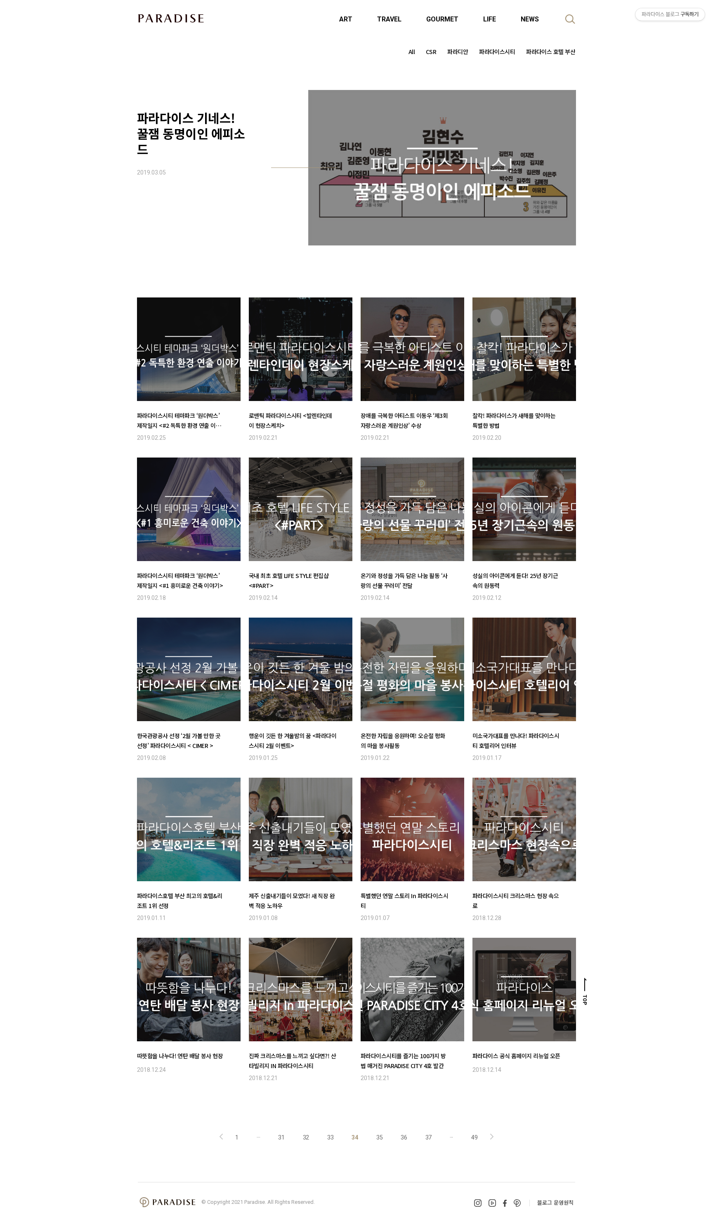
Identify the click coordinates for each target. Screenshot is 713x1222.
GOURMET (442, 19)
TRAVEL (389, 19)
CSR (431, 51)
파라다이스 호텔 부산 (550, 51)
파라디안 (457, 51)
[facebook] (505, 1203)
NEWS (530, 19)
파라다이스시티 (497, 51)
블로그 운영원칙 (555, 1202)
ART (345, 19)
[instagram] (478, 1203)
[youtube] (492, 1203)
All (411, 51)
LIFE (489, 19)
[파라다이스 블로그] (171, 18)
